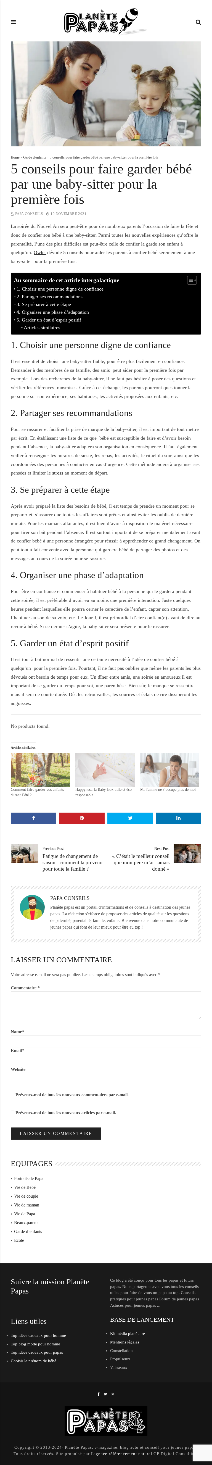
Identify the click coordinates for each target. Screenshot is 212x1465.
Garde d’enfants (28, 1231)
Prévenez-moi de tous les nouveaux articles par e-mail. (65, 1112)
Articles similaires (42, 327)
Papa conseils (29, 214)
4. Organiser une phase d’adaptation (53, 312)
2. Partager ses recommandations (50, 296)
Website (18, 1069)
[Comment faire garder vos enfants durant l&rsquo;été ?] (40, 770)
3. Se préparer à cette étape (44, 304)
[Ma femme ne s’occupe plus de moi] (169, 770)
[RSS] (113, 1394)
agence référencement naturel (123, 1453)
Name (17, 1031)
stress (57, 473)
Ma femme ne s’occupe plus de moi (168, 789)
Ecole (19, 1240)
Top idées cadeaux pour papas (37, 1352)
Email (17, 1050)
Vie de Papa (24, 1213)
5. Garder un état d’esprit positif (49, 320)
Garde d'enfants (34, 157)
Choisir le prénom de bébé (33, 1361)
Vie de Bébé (25, 1187)
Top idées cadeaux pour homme (38, 1335)
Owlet (40, 252)
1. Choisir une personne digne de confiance (60, 289)
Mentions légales (124, 1342)
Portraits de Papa (28, 1178)
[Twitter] (105, 1394)
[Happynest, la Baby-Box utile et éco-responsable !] (104, 770)
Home (15, 157)
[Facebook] (98, 1394)
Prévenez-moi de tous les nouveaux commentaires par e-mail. (72, 1094)
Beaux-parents (26, 1222)
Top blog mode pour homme (35, 1344)
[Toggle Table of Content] (189, 280)
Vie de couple (26, 1196)
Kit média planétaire (127, 1333)
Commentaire (25, 988)
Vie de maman (26, 1205)
